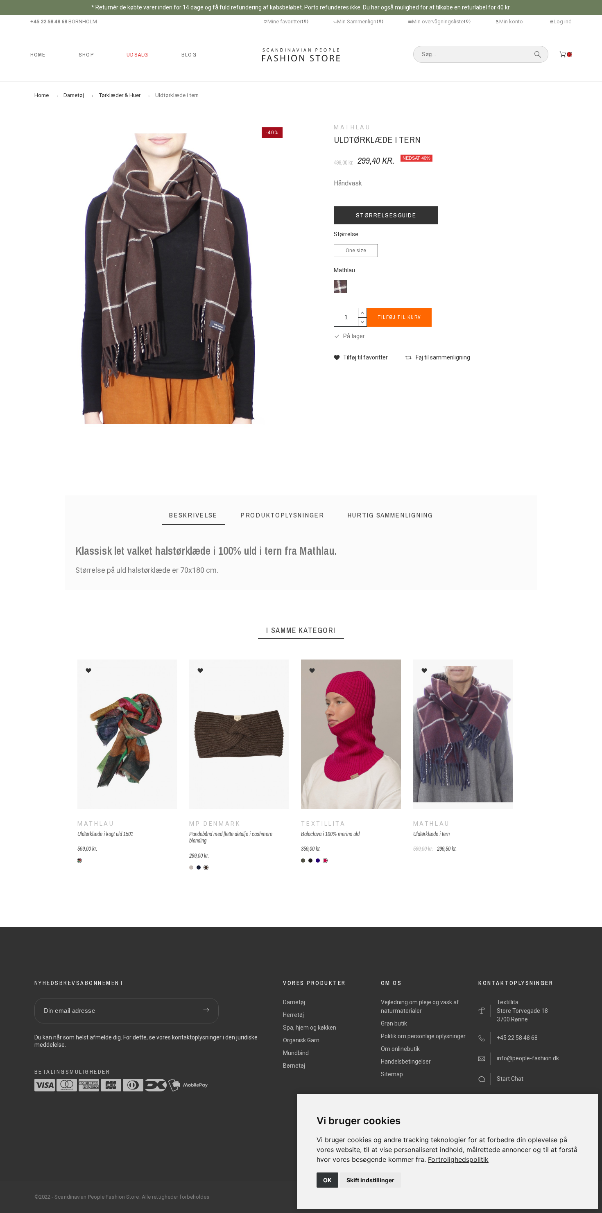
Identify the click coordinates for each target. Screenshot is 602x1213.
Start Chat (510, 1078)
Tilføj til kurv (399, 317)
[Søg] (537, 54)
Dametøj (294, 1002)
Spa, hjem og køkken (309, 1027)
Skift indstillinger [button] (370, 1180)
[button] (361, 357)
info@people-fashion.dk (528, 1058)
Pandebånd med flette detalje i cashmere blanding (230, 837)
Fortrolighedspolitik (458, 1159)
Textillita (323, 823)
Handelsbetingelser (406, 1061)
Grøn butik (394, 1023)
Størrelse (346, 234)
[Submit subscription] (206, 1011)
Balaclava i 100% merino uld (330, 834)
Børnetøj (294, 1065)
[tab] (193, 515)
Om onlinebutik (400, 1049)
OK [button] (327, 1180)
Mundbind (296, 1053)
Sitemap (392, 1074)
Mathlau (344, 270)
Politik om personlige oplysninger (423, 1036)
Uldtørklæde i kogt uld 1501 (105, 834)
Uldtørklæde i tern (431, 834)
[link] (458, 1159)
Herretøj (293, 1015)
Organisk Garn (301, 1040)
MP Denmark (214, 823)
